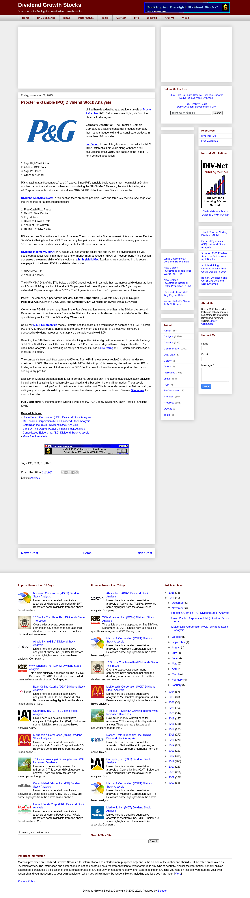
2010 (172, 766)
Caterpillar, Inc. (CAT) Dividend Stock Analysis (50, 424)
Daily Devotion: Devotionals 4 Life (196, 106)
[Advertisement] (87, 31)
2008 (172, 777)
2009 (172, 772)
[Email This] (63, 472)
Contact (121, 17)
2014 (172, 745)
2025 (172, 597)
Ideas (66, 17)
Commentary (171, 348)
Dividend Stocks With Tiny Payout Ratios (176, 293)
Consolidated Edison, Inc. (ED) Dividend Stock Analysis (56, 432)
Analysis (35, 477)
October (177, 636)
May (175, 663)
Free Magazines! (210, 141)
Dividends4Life (208, 136)
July (175, 652)
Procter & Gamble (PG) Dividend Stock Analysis (200, 612)
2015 (172, 739)
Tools (105, 17)
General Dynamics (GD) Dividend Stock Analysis (213, 244)
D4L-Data (169, 354)
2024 (172, 691)
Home (25, 17)
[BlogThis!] (66, 472)
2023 (172, 697)
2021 (172, 707)
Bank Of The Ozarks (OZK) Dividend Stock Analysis (54, 428)
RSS (187, 103)
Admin (167, 330)
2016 (172, 734)
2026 (172, 592)
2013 (172, 750)
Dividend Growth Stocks (49, 5)
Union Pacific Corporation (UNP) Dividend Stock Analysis (57, 417)
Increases (169, 372)
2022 (172, 702)
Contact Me (207, 324)
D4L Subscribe (46, 17)
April (175, 668)
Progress (169, 402)
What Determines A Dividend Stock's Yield (176, 260)
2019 (172, 718)
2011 (172, 761)
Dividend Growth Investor (215, 215)
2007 (172, 782)
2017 (172, 729)
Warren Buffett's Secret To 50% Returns (177, 303)
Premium (169, 396)
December (178, 602)
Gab (204, 103)
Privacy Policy (26, 881)
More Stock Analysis (35, 436)
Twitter (196, 103)
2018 (172, 723)
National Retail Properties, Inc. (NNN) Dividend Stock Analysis (128, 736)
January (177, 684)
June (175, 658)
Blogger (162, 890)
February (177, 679)
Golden (168, 360)
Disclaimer (137, 390)
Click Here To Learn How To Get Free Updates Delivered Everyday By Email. (196, 96)
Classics (168, 342)
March (176, 674)
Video (185, 17)
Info (136, 17)
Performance (86, 17)
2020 (172, 713)
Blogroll (152, 17)
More (178, 873)
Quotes (168, 408)
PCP (166, 384)
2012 (172, 756)
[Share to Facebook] (73, 472)
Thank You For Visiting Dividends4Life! (214, 234)
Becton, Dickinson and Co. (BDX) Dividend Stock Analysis (214, 280)
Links (167, 378)
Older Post (144, 553)
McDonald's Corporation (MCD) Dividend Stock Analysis (56, 421)
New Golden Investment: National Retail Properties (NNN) (177, 283)
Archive (169, 17)
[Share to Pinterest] (77, 472)
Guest (167, 366)
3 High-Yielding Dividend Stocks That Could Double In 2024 (214, 268)
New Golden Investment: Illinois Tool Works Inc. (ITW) (177, 270)
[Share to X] (70, 472)
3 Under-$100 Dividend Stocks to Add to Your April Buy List (214, 256)
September (179, 642)
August (176, 647)
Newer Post (29, 553)
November (178, 608)
